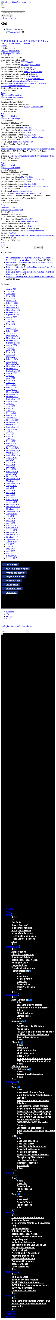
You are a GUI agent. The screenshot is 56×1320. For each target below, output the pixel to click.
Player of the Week (15, 576)
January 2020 (11, 474)
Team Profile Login (26, 987)
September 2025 (13, 315)
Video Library (23, 1055)
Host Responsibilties (27, 1160)
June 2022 (10, 406)
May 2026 (10, 296)
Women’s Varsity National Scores (32, 1108)
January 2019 (11, 502)
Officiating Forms (25, 1013)
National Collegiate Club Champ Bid (28, 1244)
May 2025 (10, 324)
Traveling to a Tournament (23, 936)
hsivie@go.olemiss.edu (33, 107)
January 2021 (11, 446)
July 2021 (10, 432)
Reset (4, 46)
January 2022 (11, 418)
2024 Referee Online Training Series (34, 1058)
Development (12, 584)
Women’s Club (23, 984)
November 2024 (13, 338)
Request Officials (19, 1264)
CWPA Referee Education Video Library (30, 1285)
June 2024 (10, 350)
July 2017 (10, 544)
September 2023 (13, 371)
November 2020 (13, 450)
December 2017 (12, 532)
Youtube (10, 1311)
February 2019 (12, 500)
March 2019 (11, 497)
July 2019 (10, 488)
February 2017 (12, 556)
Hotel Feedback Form (21, 1231)
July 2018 (10, 516)
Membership (12, 946)
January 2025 (11, 333)
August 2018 (11, 514)
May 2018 (10, 521)
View (3, 93)
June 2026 (10, 294)
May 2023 (10, 380)
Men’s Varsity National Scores (31, 1092)
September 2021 (13, 427)
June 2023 (10, 378)
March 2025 (11, 329)
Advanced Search (8, 18)
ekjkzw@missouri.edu (35, 78)
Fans (8, 914)
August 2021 (11, 429)
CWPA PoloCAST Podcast (23, 1290)
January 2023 (11, 390)
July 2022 (10, 404)
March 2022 (11, 413)
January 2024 (11, 361)
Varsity (10, 909)
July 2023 (10, 375)
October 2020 (12, 453)
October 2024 (12, 340)
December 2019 (12, 476)
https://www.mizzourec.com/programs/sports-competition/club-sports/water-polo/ (23, 84)
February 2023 (12, 387)
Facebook (11, 1316)
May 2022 (10, 408)
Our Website (14, 233)
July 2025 (10, 319)
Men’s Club (22, 981)
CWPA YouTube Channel (22, 1287)
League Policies (19, 965)
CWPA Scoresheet (20, 1266)
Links (14, 941)
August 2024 (11, 345)
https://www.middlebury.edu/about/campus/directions (32, 156)
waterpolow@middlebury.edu (36, 186)
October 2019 (12, 481)
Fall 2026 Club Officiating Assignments (35, 1031)
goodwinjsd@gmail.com (34, 137)
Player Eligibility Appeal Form (25, 1253)
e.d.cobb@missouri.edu (30, 64)
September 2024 (13, 343)
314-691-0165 (32, 76)
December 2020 (12, 448)
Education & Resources (22, 954)
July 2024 (10, 347)
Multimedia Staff (19, 1277)
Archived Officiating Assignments (33, 1034)
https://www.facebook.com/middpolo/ (25, 193)
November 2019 (13, 478)
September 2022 (13, 399)
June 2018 (10, 518)
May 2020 (10, 464)
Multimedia (12, 1271)
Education (16, 1042)
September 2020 (13, 455)
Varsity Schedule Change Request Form (36, 1130)
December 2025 (12, 308)
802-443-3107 (27, 128)
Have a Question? (19, 925)
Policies (21, 1010)
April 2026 (10, 298)
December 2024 (12, 336)
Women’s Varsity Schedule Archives (34, 1116)
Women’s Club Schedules (29, 1149)
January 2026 (11, 305)
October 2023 (12, 368)
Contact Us (11, 592)
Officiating (12, 994)
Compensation (24, 1015)
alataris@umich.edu (32, 226)
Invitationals (23, 1165)
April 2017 (10, 551)
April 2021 (10, 439)
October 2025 (12, 312)
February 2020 (12, 471)
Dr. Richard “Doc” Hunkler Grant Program (30, 1300)
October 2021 (12, 425)
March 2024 (11, 357)
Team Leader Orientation (23, 968)
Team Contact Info (20, 970)
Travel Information (20, 1069)
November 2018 (13, 507)
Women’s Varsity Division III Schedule (35, 1114)
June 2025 (10, 322)
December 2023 (12, 364)
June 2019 (10, 490)
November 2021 (13, 422)
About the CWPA (13, 588)
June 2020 (10, 462)
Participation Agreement (23, 1247)
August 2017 (11, 542)
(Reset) (45, 41)
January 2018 (11, 530)
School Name (14, 43)
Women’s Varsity (24, 978)
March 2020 (11, 469)
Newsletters (22, 1047)
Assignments (17, 1021)
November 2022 (13, 394)
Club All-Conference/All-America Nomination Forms (27, 1219)
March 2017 (11, 553)
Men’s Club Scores (25, 1143)
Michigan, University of (11, 207)
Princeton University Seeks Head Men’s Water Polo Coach (30, 276)
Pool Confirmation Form (22, 1255)
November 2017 (13, 535)
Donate (10, 1295)
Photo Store (11, 564)
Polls (9, 1173)
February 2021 (12, 443)
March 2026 (11, 301)
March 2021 (11, 441)
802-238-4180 (30, 135)
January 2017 (11, 558)
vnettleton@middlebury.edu (32, 130)
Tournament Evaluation (22, 1261)
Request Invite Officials (28, 1037)
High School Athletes (21, 927)
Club (8, 912)
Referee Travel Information (30, 1074)
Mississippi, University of (11, 95)
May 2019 (10, 492)
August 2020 (11, 457)
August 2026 (11, 289)
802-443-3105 (27, 177)
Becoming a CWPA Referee (29, 1005)
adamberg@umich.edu (35, 231)
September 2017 (13, 539)
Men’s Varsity (23, 976)
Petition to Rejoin (19, 1250)
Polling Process (24, 1189)
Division (26, 43)
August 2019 (11, 485)
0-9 (3, 41)
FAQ (13, 919)
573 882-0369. (27, 62)
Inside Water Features (22, 933)
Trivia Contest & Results (23, 938)
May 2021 (10, 436)
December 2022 (12, 392)
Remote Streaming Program (24, 1279)
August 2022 (11, 401)
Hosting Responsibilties (28, 1119)
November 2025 (13, 310)
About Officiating (19, 999)
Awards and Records (16, 572)
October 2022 (12, 397)
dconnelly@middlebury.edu (32, 179)
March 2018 (11, 525)
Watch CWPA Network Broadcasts (27, 1282)
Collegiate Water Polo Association (17, 626)
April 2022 (10, 411)
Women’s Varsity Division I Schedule (34, 1111)
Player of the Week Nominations (26, 1236)
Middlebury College (9, 116)
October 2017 (12, 537)
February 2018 (12, 528)
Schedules (11, 1082)
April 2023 (10, 382)
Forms (9, 1212)
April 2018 (10, 523)
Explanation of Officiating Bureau (33, 1007)
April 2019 (10, 495)
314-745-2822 (30, 69)
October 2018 (12, 509)
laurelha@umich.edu (29, 221)
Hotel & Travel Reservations (25, 960)
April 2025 (10, 326)
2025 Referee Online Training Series (34, 1061)
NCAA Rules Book (25, 1053)
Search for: (5, 247)
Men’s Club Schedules (27, 1141)
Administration (13, 580)
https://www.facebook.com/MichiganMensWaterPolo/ (32, 235)
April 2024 (10, 354)
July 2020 (10, 460)
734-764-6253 (27, 219)
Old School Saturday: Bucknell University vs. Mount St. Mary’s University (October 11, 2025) (29, 259)
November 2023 (13, 366)
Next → (4, 245)
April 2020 (10, 467)
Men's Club (13, 29)
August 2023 (11, 373)
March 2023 (11, 385)
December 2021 (12, 420)
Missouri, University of (10, 50)
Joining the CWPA (19, 962)
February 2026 (12, 303)
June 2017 (10, 546)
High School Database (22, 957)
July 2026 (10, 291)
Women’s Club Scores (27, 1151)
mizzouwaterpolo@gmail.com (25, 81)
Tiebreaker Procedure (27, 1162)
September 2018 (13, 511)
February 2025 (12, 331)
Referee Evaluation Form (23, 1258)
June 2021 (10, 434)
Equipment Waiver (20, 1228)
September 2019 (13, 483)
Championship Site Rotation (30, 1127)
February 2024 (12, 359)
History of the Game (21, 930)
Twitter (10, 1314)
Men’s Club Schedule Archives (31, 1146)
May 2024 (10, 352)
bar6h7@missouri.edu (33, 71)
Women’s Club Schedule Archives (33, 1154)
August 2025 (11, 317)
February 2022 (12, 415)
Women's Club (14, 32)
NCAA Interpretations (27, 1050)
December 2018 (12, 504)
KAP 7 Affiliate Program (17, 568)
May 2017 (10, 549)
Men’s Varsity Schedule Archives (32, 1106)
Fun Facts (16, 922)
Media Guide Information (23, 1242)
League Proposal (19, 1239)
